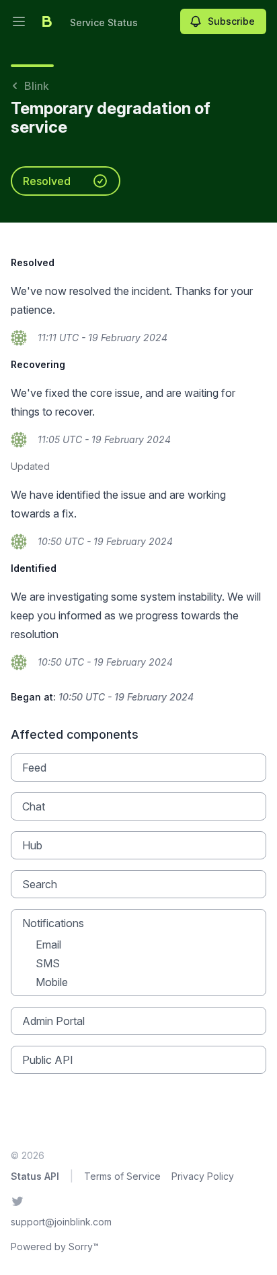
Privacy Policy (202, 1176)
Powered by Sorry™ (55, 1246)
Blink (36, 86)
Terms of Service (122, 1176)
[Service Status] (47, 21)
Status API (35, 1176)
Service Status (104, 22)
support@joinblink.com (61, 1221)
